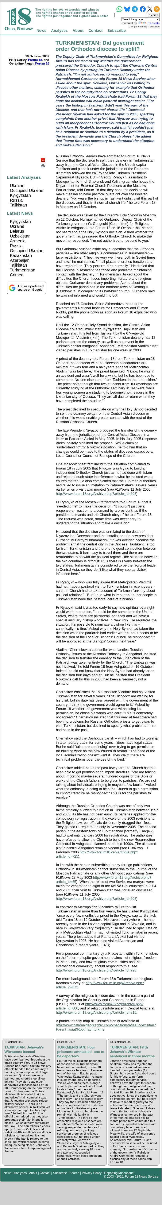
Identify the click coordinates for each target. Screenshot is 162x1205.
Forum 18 (35, 60)
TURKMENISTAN (77, 43)
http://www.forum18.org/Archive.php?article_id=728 (96, 970)
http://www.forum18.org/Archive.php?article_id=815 (96, 1013)
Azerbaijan (20, 260)
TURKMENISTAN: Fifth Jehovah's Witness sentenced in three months (132, 1051)
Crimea (16, 275)
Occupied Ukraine (26, 190)
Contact (95, 30)
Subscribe (116, 30)
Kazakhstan (21, 255)
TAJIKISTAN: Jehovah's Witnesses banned (24, 1049)
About (78, 30)
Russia (16, 200)
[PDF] (43, 159)
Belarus (17, 231)
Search (74, 1173)
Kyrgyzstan (20, 195)
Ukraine (17, 185)
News (41, 30)
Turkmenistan (22, 270)
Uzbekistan (20, 236)
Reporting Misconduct (119, 1173)
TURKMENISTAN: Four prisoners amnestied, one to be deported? (80, 1051)
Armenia (18, 241)
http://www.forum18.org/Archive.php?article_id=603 (96, 494)
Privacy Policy (92, 1173)
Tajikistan (18, 205)
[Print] (43, 164)
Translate (153, 23)
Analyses (59, 30)
